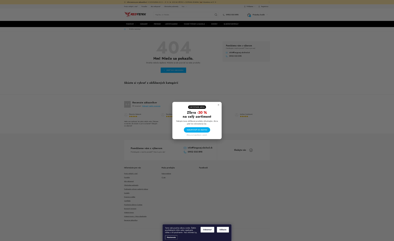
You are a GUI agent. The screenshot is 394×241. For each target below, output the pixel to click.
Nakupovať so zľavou (197, 130)
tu (196, 232)
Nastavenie (171, 237)
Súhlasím (222, 229)
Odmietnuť (207, 229)
